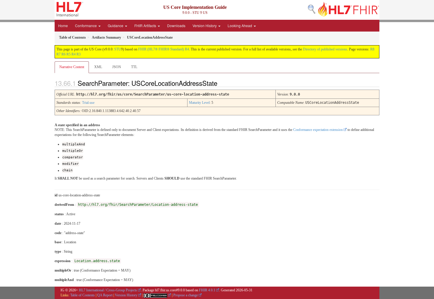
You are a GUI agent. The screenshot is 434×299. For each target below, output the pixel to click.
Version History (205, 25)
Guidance (116, 25)
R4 (73, 54)
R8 (372, 49)
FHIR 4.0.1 (207, 290)
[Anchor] (222, 83)
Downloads (176, 25)
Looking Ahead (240, 25)
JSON (116, 67)
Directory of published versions (325, 49)
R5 (68, 54)
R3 (78, 54)
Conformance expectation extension (318, 130)
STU (117, 49)
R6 (63, 54)
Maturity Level (199, 103)
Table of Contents (82, 295)
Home (63, 25)
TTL (134, 67)
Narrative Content (71, 67)
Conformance (86, 25)
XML (98, 67)
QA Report (104, 295)
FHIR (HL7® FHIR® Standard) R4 (163, 49)
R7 (58, 54)
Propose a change (185, 295)
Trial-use (88, 103)
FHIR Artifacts (145, 25)
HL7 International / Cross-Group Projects (108, 290)
